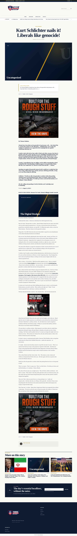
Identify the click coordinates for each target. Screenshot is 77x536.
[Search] (71, 9)
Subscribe (66, 489)
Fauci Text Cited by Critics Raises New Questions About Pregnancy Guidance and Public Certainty (38, 476)
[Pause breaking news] (71, 19)
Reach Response (40, 534)
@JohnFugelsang (52, 263)
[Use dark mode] (71, 1)
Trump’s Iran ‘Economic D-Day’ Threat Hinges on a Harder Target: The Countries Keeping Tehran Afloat (15, 476)
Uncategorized (38, 26)
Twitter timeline (31, 263)
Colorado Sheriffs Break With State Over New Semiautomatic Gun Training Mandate (61, 475)
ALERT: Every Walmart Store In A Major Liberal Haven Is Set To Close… (19, 19)
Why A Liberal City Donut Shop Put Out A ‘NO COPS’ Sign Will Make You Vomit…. (47, 19)
